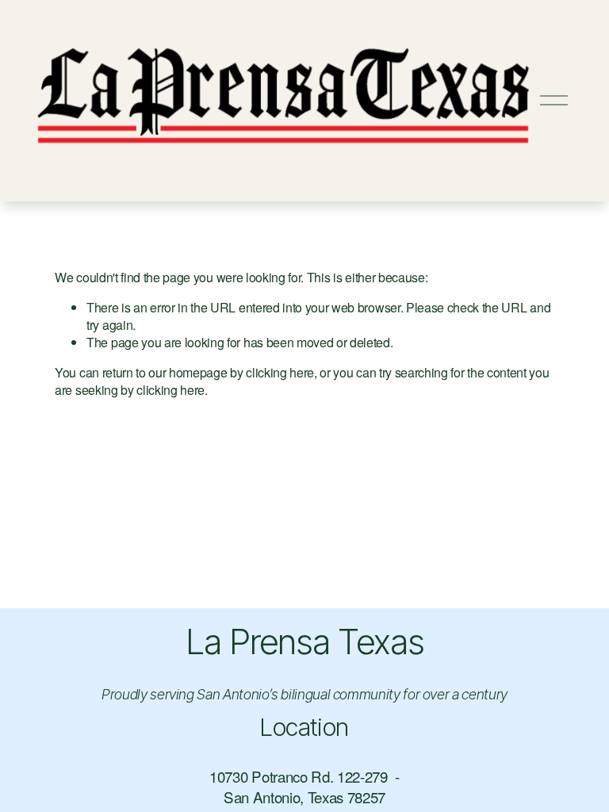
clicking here (280, 372)
